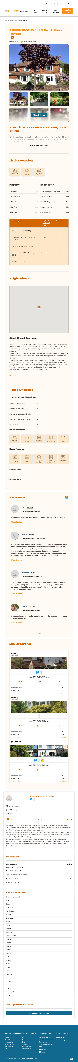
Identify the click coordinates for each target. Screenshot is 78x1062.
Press (41, 1046)
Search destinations (11, 20)
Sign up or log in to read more (38, 145)
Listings (7, 1037)
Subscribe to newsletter (46, 1040)
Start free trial (67, 11)
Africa (24, 1040)
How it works (44, 11)
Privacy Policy (60, 1040)
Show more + (39, 634)
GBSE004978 (23, 20)
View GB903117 (63, 737)
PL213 (33, 573)
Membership (9, 1046)
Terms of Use (60, 1037)
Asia (23, 1037)
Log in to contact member (39, 1013)
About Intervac (56, 11)
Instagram (44, 1052)
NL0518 (30, 508)
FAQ (6, 1048)
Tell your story (43, 1042)
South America (26, 1048)
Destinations (24, 11)
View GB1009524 (63, 693)
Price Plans (35, 11)
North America (26, 1046)
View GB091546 (63, 781)
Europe (24, 1042)
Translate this (16, 376)
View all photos (39, 115)
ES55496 (32, 606)
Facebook (44, 1049)
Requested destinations (15, 693)
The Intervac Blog (44, 1037)
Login (71, 4)
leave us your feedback (47, 1044)
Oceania (24, 1044)
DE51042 (32, 534)
